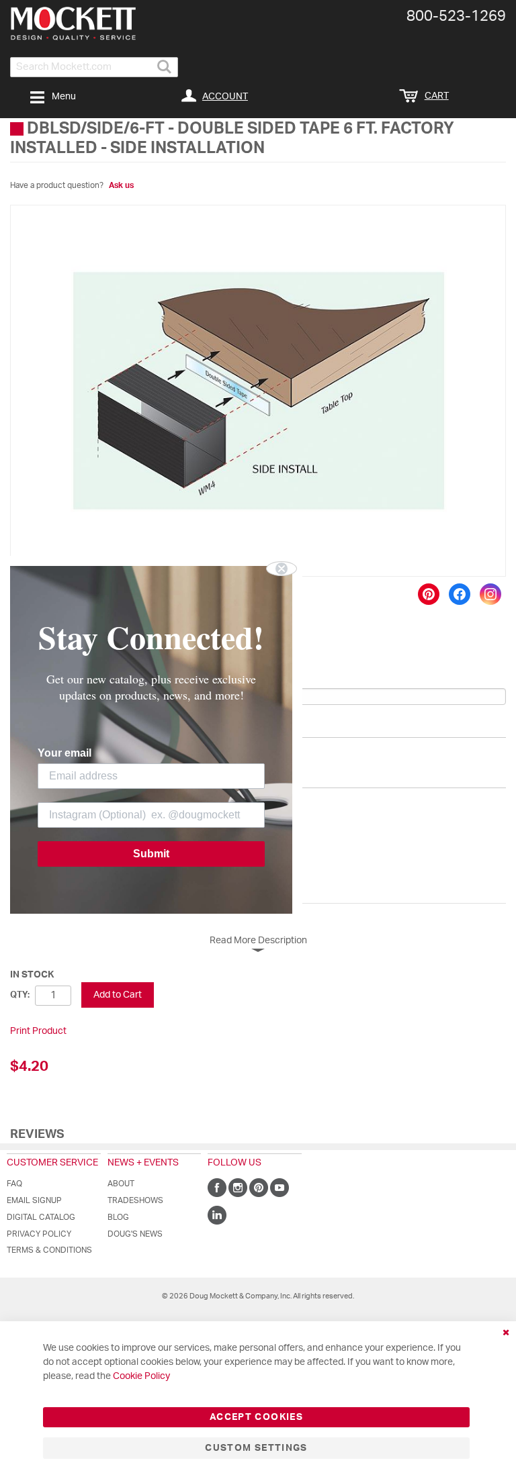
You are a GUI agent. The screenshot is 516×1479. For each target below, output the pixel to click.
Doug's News (135, 1234)
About (121, 1184)
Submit (151, 853)
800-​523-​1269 (456, 16)
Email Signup (34, 1200)
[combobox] (94, 67)
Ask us (121, 185)
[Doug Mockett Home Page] (73, 23)
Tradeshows (135, 1200)
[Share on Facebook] (459, 594)
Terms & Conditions (49, 1250)
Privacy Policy (39, 1234)
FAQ (14, 1184)
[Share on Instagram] (490, 594)
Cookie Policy (141, 1376)
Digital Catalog (41, 1217)
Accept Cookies (256, 1417)
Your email (64, 753)
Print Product (38, 1031)
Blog (118, 1217)
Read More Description (258, 940)
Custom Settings (256, 1448)
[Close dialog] (281, 568)
